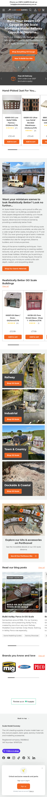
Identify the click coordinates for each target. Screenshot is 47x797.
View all (5, 286)
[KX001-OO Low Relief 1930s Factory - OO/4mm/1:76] (11, 104)
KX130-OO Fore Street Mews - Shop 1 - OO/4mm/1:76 (34, 318)
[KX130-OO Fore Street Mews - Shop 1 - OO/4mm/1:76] (34, 301)
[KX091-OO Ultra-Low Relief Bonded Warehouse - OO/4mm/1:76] (30, 104)
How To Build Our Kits (24, 58)
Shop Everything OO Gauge (23, 52)
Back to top (22, 718)
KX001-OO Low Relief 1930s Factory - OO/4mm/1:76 (11, 121)
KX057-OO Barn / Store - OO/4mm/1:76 (13, 318)
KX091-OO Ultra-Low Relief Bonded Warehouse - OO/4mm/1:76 (31, 122)
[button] (43, 10)
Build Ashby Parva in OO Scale (18, 616)
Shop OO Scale (13, 383)
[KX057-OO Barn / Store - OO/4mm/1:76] (13, 301)
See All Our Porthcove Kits (21, 556)
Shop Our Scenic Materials (15, 269)
